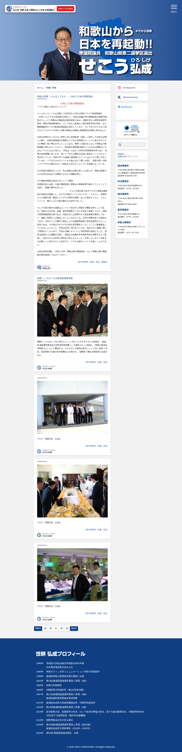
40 (51, 628)
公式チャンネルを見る (65, 9)
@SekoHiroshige (130, 97)
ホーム (40, 88)
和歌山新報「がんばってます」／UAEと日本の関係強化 (65, 96)
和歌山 (104, 262)
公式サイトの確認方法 (130, 134)
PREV (38, 628)
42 (61, 628)
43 (67, 628)
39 (45, 628)
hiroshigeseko (129, 88)
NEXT (74, 628)
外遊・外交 (95, 262)
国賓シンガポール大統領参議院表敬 (55, 278)
